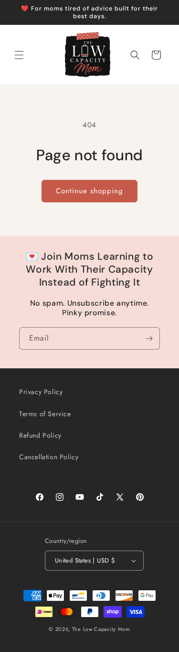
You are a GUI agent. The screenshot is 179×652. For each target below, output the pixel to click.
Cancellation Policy (48, 457)
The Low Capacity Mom (101, 629)
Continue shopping (89, 191)
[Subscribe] (148, 338)
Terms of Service (45, 414)
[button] (19, 55)
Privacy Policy (41, 392)
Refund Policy (40, 435)
